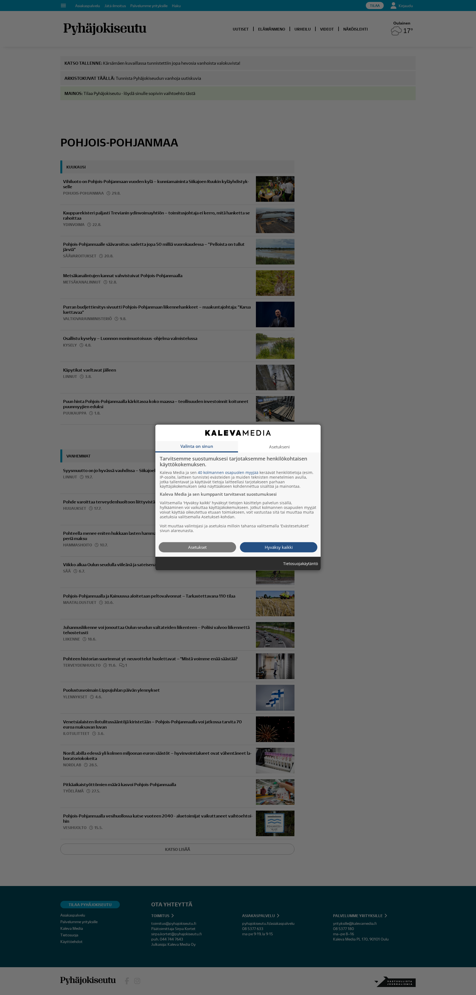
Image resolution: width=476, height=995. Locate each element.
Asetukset (197, 547)
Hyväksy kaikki (279, 547)
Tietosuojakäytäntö (300, 563)
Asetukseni (279, 446)
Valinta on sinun (196, 446)
